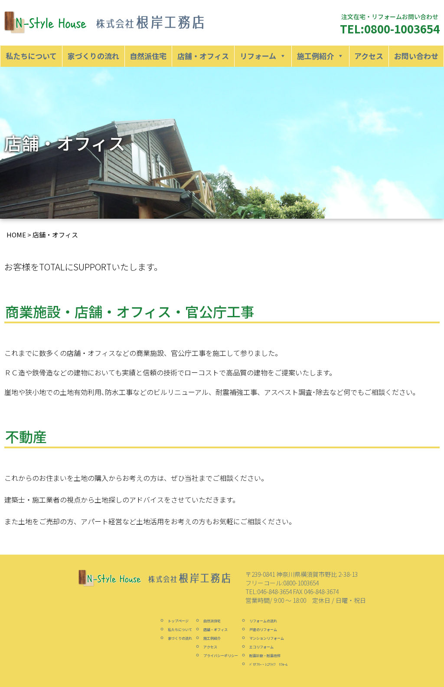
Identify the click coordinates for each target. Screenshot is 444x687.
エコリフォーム (261, 646)
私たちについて (31, 55)
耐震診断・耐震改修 (265, 655)
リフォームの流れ (263, 620)
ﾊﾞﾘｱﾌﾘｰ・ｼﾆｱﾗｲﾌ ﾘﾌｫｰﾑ (268, 664)
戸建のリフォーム (263, 629)
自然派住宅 (148, 55)
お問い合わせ (416, 55)
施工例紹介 (315, 55)
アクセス (368, 55)
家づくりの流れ (93, 55)
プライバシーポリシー (220, 655)
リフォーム (258, 55)
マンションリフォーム (266, 638)
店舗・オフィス (203, 55)
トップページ (178, 620)
